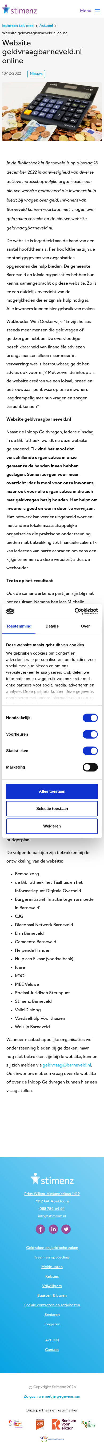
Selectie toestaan (52, 808)
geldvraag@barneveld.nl (67, 1065)
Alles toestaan (52, 791)
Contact (52, 1350)
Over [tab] (85, 626)
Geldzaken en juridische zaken (52, 1248)
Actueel (52, 1340)
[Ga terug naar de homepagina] (19, 9)
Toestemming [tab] (18, 626)
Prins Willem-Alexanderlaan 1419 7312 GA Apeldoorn (52, 1198)
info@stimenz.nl (52, 1216)
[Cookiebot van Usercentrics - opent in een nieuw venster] (75, 611)
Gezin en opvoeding (52, 1258)
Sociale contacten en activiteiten (52, 1305)
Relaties (52, 1277)
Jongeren (52, 1324)
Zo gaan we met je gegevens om (52, 1397)
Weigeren (52, 826)
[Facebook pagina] (40, 1229)
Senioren (52, 1315)
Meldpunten (52, 1267)
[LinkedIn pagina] (54, 1229)
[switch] (90, 734)
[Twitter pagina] (66, 1229)
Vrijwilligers (52, 1286)
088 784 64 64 (52, 1209)
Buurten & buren (52, 1296)
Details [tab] (52, 626)
